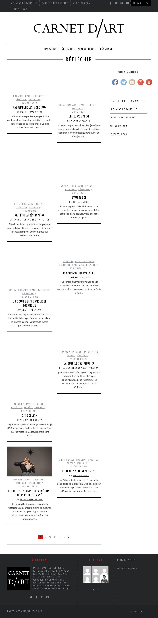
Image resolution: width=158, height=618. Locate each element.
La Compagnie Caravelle (123, 109)
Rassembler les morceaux (29, 107)
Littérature (19, 204)
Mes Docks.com (118, 125)
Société (28, 407)
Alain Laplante (81, 121)
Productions (86, 48)
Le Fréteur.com (18, 9)
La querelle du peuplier (79, 363)
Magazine (18, 96)
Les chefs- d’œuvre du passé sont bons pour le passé (29, 493)
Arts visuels (68, 186)
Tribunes (39, 407)
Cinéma (62, 105)
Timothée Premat (31, 420)
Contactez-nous (126, 560)
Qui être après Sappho (29, 215)
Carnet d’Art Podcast (123, 117)
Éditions (67, 48)
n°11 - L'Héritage (35, 479)
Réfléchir (21, 99)
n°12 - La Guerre (84, 261)
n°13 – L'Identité (35, 96)
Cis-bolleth (29, 415)
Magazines (50, 48)
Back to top (136, 611)
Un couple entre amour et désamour (29, 303)
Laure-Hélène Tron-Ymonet (32, 220)
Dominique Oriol (31, 112)
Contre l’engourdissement (79, 471)
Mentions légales (127, 568)
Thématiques (106, 48)
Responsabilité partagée (79, 273)
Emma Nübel (81, 202)
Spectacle (35, 99)
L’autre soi (79, 197)
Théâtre (90, 265)
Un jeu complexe (79, 116)
